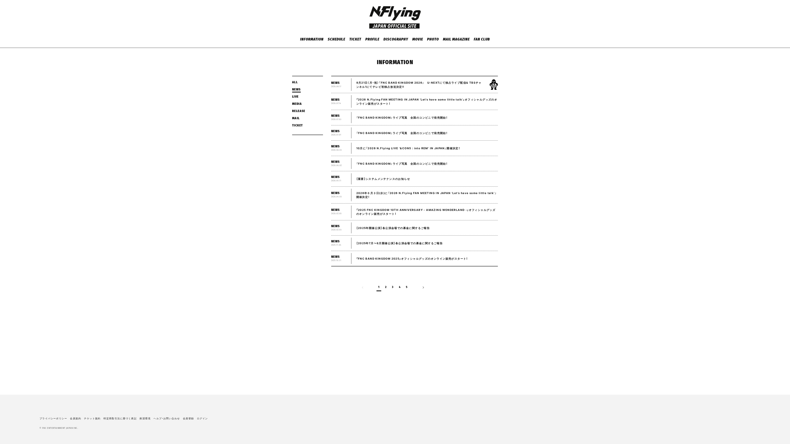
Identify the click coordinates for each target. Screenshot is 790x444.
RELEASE (298, 111)
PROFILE (372, 40)
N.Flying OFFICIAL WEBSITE (395, 17)
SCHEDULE (336, 40)
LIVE (295, 96)
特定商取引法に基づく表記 (120, 418)
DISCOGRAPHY (395, 40)
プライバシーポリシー (53, 418)
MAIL (296, 118)
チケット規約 (92, 418)
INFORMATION (311, 40)
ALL (295, 82)
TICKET (355, 40)
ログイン (202, 418)
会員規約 (75, 418)
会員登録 (188, 418)
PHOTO (433, 40)
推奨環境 (145, 418)
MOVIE (417, 40)
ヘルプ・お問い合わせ (166, 418)
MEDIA (297, 104)
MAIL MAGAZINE (456, 40)
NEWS (296, 89)
